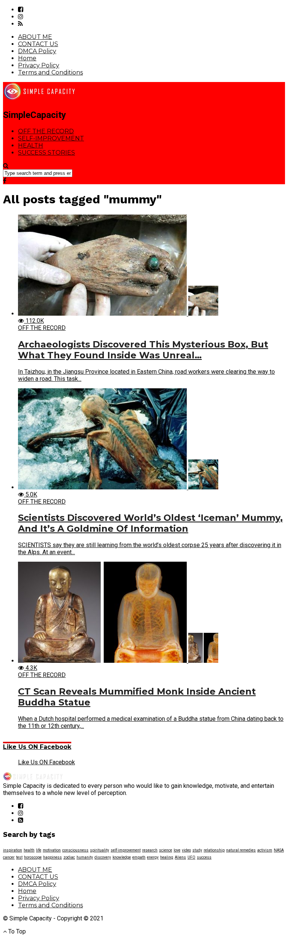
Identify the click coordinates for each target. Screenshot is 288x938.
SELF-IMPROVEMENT (51, 138)
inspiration (12, 850)
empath (139, 857)
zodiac (69, 857)
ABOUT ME (35, 36)
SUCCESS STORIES (46, 152)
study (197, 850)
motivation (52, 850)
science (165, 850)
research (150, 850)
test (19, 857)
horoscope (33, 857)
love (177, 850)
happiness (52, 857)
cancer (9, 857)
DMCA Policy (37, 51)
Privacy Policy (38, 65)
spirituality (99, 850)
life (38, 850)
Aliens (180, 857)
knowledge (121, 857)
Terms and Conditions (50, 72)
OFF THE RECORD (46, 131)
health (29, 850)
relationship (214, 850)
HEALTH (30, 145)
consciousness (75, 850)
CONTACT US (38, 44)
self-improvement (126, 850)
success (204, 857)
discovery (102, 857)
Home (27, 58)
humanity (84, 857)
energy (153, 857)
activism (264, 850)
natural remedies (241, 850)
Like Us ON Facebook (37, 746)
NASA (279, 850)
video (186, 850)
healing (166, 857)
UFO (191, 857)
